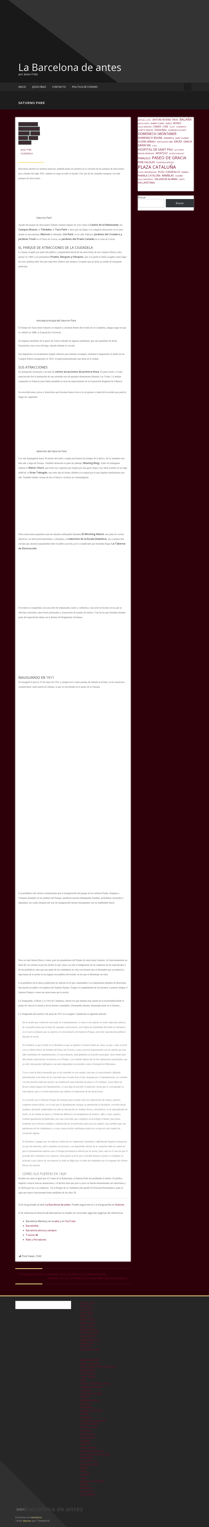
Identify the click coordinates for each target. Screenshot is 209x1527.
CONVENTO (181, 126)
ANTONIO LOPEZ (144, 120)
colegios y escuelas (91, 1386)
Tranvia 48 (32, 1235)
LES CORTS (179, 150)
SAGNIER (179, 176)
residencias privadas (92, 1481)
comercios (86, 1390)
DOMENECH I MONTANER (157, 134)
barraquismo (87, 1370)
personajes (86, 1457)
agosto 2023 (87, 1343)
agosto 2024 (87, 1302)
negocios (85, 1444)
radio (83, 1471)
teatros (84, 1484)
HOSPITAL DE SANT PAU (155, 149)
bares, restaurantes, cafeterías (98, 1366)
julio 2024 (85, 1306)
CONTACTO (59, 87)
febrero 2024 (87, 1322)
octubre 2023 (87, 1336)
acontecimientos (89, 1360)
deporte (85, 1397)
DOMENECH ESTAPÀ (177, 130)
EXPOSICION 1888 (165, 142)
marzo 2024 (87, 1319)
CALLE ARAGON (144, 126)
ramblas (85, 1474)
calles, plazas (87, 1376)
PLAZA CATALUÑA (157, 167)
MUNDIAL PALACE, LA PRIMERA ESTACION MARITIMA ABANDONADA (87, 1278)
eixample (85, 1403)
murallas (85, 1440)
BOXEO (177, 123)
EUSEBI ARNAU (147, 141)
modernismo (87, 1434)
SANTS (182, 179)
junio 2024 (86, 1309)
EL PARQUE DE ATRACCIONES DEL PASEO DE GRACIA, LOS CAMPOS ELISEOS (62, 1274)
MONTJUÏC (162, 153)
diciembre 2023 (89, 1329)
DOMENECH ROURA (150, 138)
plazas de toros (89, 1461)
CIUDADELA (27, 153)
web (56, 1221)
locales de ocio (88, 1427)
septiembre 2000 (90, 1349)
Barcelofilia (32, 1225)
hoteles (84, 1413)
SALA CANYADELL (145, 179)
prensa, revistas (89, 1464)
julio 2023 (85, 1346)
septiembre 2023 (90, 1339)
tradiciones (86, 1488)
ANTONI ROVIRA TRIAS (165, 119)
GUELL (154, 146)
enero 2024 (86, 1326)
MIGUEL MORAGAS (146, 153)
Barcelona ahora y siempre (41, 1230)
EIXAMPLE (169, 137)
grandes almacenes (91, 1410)
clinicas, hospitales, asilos (94, 1383)
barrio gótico (87, 1373)
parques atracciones (92, 1451)
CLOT (172, 126)
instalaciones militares (93, 1420)
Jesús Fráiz (26, 149)
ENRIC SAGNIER (182, 138)
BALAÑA (186, 119)
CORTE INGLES (145, 129)
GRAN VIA (144, 145)
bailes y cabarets (28, 124)
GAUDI (178, 141)
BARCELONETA (143, 123)
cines (83, 1380)
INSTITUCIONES (89, 1424)
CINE (165, 126)
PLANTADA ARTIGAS (165, 162)
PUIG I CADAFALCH (169, 172)
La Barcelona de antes (69, 67)
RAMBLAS (168, 175)
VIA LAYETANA (146, 182)
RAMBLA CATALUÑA (149, 175)
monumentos (88, 1437)
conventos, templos (91, 1393)
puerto (84, 1467)
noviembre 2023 (89, 1333)
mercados (85, 1430)
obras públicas (88, 1447)
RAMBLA (185, 172)
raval (83, 1478)
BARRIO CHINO (157, 123)
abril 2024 (86, 1316)
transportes (87, 1491)
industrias (86, 1417)
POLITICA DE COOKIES (85, 87)
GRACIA (187, 141)
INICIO (22, 87)
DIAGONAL (161, 130)
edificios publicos (90, 1400)
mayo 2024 (86, 1312)
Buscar (142, 197)
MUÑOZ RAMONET (176, 153)
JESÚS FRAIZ (39, 87)
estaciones (86, 1407)
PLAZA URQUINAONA (147, 172)
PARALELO (144, 158)
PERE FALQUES (146, 162)
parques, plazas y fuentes (95, 1454)
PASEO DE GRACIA (169, 157)
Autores (119, 1204)
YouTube (70, 1221)
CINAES (157, 126)
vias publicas (87, 1494)
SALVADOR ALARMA (166, 179)
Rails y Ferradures (36, 1239)
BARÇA (169, 123)
